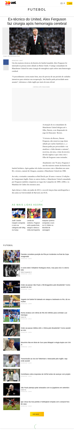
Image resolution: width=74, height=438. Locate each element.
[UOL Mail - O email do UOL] (61, 3)
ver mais (36, 414)
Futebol (37, 9)
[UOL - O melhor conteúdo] (10, 3)
